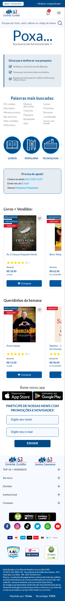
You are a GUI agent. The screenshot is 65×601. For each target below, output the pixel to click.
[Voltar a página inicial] (11, 12)
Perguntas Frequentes (26, 187)
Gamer (47, 104)
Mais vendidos (11, 120)
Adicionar (24, 283)
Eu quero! (32, 443)
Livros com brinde (49, 122)
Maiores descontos (28, 105)
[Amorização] (24, 325)
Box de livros (10, 116)
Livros (12, 158)
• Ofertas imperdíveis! (48, 4)
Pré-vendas (10, 104)
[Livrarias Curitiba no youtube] (58, 526)
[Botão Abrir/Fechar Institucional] (59, 469)
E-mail (25, 183)
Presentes (48, 108)
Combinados (49, 116)
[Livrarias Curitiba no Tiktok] (27, 526)
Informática (10, 125)
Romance (48, 112)
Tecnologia (50, 158)
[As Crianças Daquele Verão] (24, 234)
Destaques (9, 108)
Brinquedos (29, 119)
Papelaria (28, 114)
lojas (25, 123)
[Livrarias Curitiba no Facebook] (7, 526)
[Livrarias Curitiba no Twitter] (37, 526)
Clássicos (28, 110)
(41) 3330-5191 (34, 179)
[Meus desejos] (39, 218)
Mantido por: (21, 596)
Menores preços (12, 112)
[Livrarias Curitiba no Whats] (47, 526)
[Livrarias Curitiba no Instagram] (17, 526)
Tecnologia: (45, 596)
